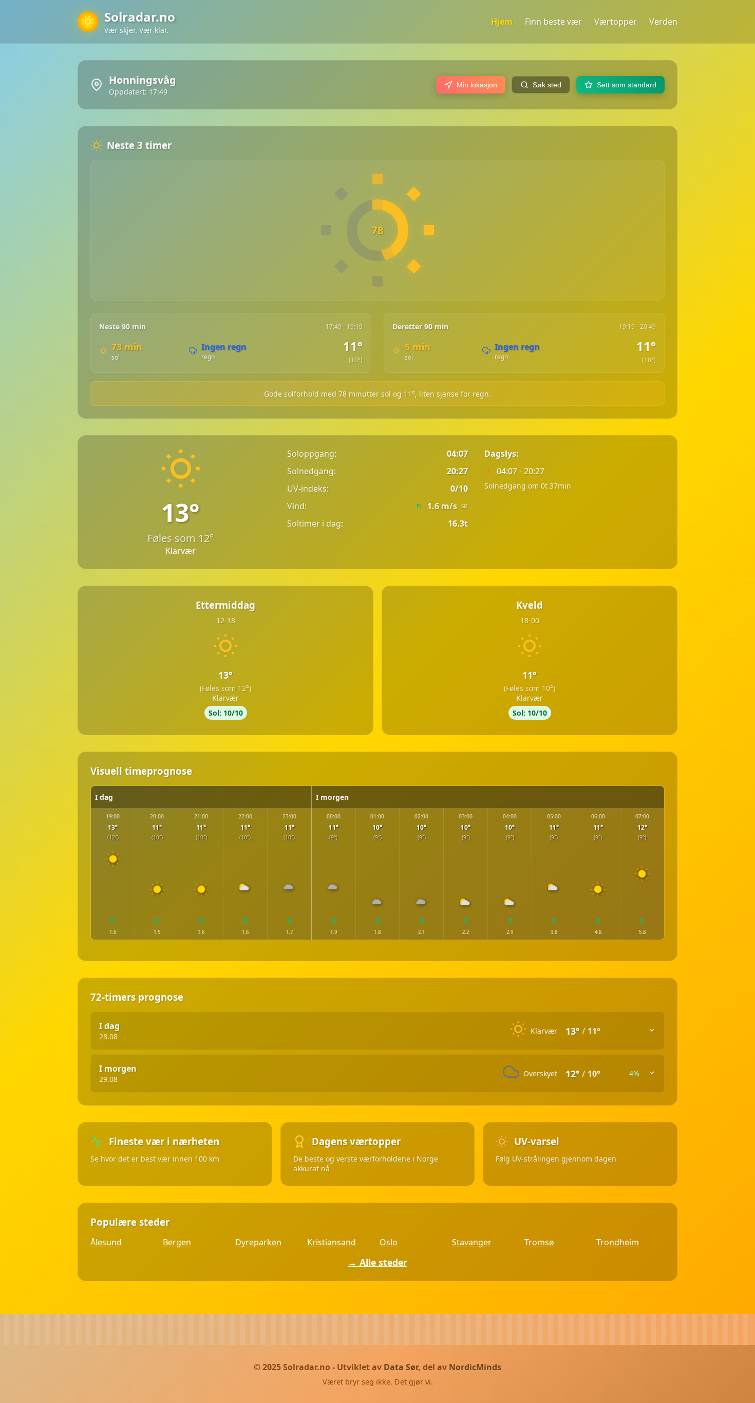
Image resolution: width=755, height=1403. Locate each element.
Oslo (389, 1242)
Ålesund (106, 1242)
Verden (663, 21)
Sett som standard (626, 85)
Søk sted (547, 85)
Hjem (502, 21)
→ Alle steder (377, 1262)
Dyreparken (258, 1242)
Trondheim (617, 1242)
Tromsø (539, 1242)
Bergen (177, 1242)
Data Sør (401, 1367)
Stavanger (472, 1242)
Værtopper (615, 21)
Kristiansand (331, 1242)
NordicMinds (475, 1367)
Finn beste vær (553, 21)
